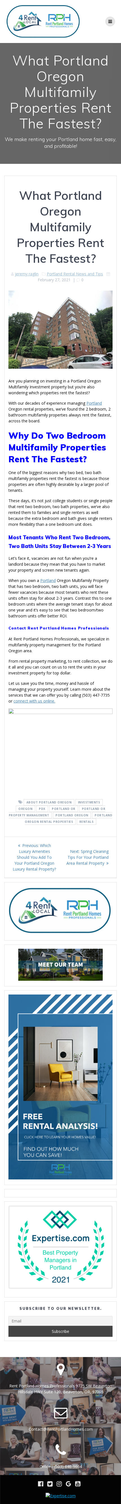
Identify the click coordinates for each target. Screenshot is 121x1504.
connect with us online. (34, 701)
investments (89, 802)
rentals (86, 822)
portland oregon (71, 815)
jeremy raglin (27, 274)
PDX (42, 809)
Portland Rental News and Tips (75, 274)
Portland (94, 403)
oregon (25, 809)
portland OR (63, 809)
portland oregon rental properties (68, 818)
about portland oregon (49, 802)
